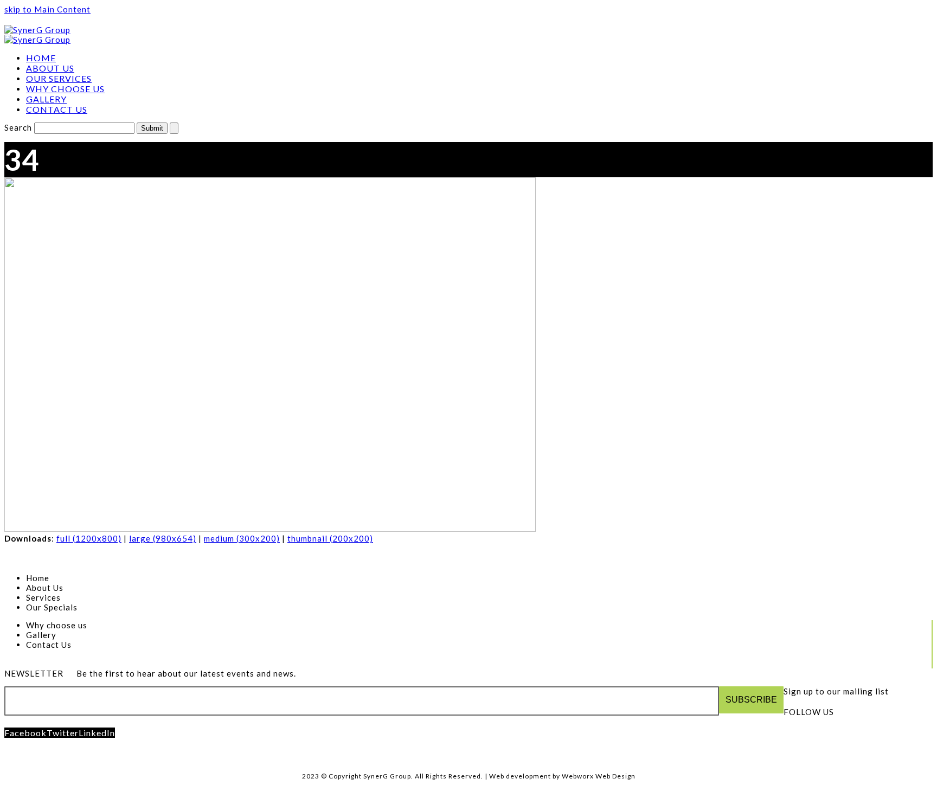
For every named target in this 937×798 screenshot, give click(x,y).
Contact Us (49, 644)
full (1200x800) (88, 538)
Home (37, 578)
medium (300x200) (242, 538)
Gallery (41, 635)
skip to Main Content (47, 9)
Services (43, 597)
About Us (44, 588)
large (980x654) (162, 538)
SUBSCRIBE (751, 699)
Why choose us (56, 625)
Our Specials (52, 607)
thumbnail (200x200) (330, 538)
